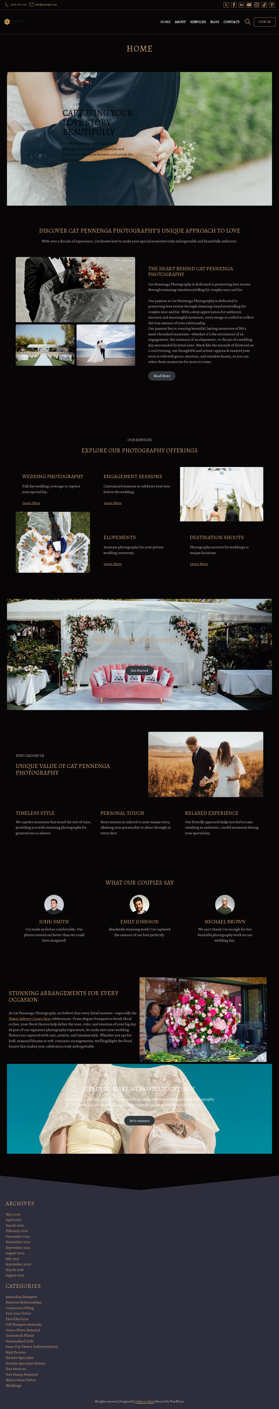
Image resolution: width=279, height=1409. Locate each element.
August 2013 (15, 1275)
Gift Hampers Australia (24, 1324)
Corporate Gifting (20, 1307)
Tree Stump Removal (21, 1374)
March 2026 (15, 1225)
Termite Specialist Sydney (25, 1363)
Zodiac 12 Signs (144, 1401)
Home (165, 22)
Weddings (13, 1385)
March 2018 (15, 1269)
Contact (231, 22)
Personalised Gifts (20, 1341)
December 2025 (18, 1236)
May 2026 (13, 1214)
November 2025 (18, 1241)
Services (198, 22)
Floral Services (17, 1319)
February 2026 (17, 1230)
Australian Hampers (21, 1296)
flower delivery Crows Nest (30, 1018)
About (180, 22)
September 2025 (18, 1247)
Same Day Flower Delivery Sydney (32, 1346)
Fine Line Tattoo (18, 1313)
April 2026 (13, 1219)
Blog (214, 22)
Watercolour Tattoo (21, 1379)
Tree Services (16, 1368)
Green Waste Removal (23, 1330)
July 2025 (12, 1258)
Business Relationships (23, 1302)
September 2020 (18, 1264)
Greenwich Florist (20, 1335)
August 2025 (15, 1253)
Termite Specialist (20, 1357)
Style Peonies (16, 1352)
